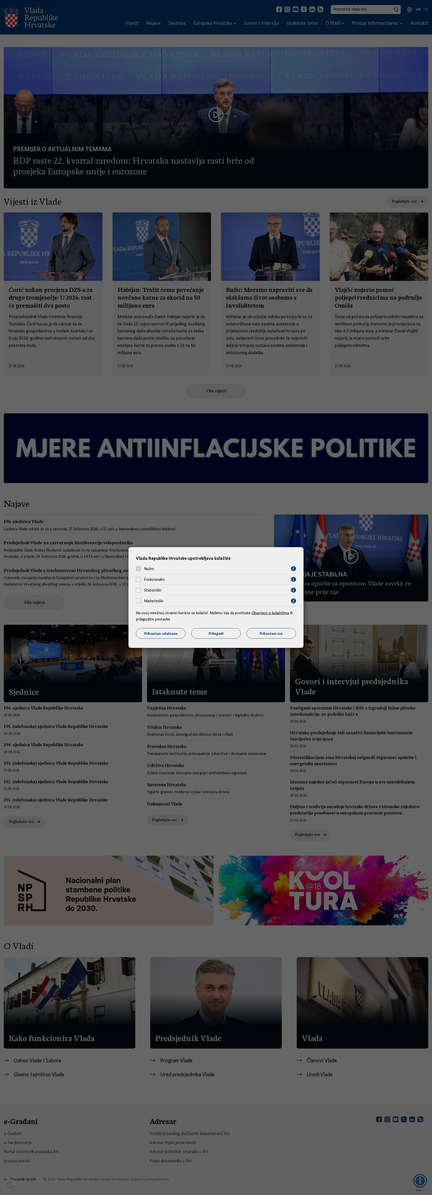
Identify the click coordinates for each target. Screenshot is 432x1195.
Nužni (149, 569)
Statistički (152, 590)
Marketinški (153, 601)
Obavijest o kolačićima (270, 612)
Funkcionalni (154, 579)
